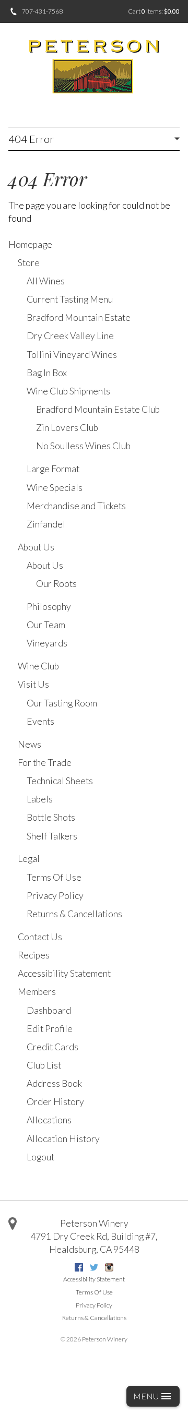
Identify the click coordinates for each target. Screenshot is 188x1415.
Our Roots (56, 583)
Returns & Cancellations (74, 913)
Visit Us (33, 684)
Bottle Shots (51, 817)
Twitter (94, 1267)
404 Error (31, 139)
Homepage (30, 244)
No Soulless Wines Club (83, 445)
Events (40, 721)
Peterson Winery (94, 1223)
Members (37, 991)
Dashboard (49, 1010)
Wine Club (38, 666)
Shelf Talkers (52, 836)
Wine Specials (55, 487)
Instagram (109, 1267)
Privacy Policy (55, 895)
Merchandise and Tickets (76, 505)
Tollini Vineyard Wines (72, 354)
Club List (44, 1065)
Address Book (54, 1083)
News (29, 744)
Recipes (34, 955)
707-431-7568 (42, 11)
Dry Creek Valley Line (70, 335)
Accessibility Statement (64, 973)
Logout (40, 1157)
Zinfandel (46, 524)
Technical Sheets (60, 780)
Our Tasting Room (62, 703)
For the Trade (45, 762)
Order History (55, 1101)
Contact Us (40, 936)
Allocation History (63, 1138)
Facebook (79, 1267)
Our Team (46, 624)
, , (94, 1243)
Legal (29, 858)
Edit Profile (50, 1028)
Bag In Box (47, 372)
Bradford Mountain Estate (79, 317)
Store (29, 262)
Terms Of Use (54, 877)
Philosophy (49, 606)
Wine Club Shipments (68, 391)
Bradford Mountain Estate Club (98, 409)
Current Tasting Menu (70, 299)
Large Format (53, 468)
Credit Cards (52, 1046)
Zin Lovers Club (67, 427)
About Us (36, 547)
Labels (40, 799)
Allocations (49, 1119)
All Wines (46, 280)
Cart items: (154, 11)
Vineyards (47, 643)
